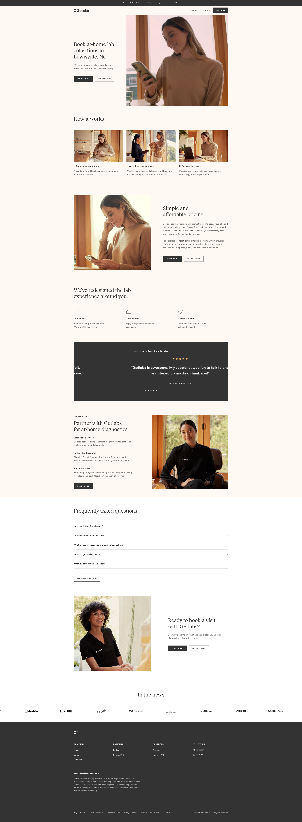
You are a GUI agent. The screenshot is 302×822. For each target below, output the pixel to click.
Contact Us (79, 759)
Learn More (175, 3)
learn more (83, 486)
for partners (104, 79)
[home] (81, 10)
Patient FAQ (118, 755)
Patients (116, 750)
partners (194, 10)
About (76, 750)
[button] (78, 375)
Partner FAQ (158, 755)
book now (221, 10)
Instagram (200, 750)
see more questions (87, 579)
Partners (156, 750)
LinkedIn (199, 755)
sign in (206, 10)
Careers (77, 755)
